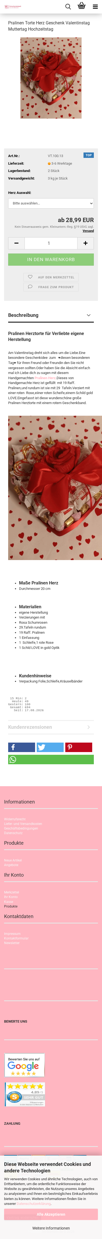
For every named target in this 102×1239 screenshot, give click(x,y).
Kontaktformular (16, 938)
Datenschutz (13, 833)
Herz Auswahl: (19, 193)
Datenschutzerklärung (34, 1204)
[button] (16, 243)
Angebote (11, 865)
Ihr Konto (11, 897)
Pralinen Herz (45, 378)
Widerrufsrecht (15, 819)
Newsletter (12, 943)
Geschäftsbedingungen (21, 828)
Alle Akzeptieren (51, 1214)
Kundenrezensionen (30, 727)
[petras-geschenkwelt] (11, 7)
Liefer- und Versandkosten (23, 824)
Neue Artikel (13, 860)
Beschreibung (23, 315)
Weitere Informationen (51, 1228)
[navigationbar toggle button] (95, 7)
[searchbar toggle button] (68, 7)
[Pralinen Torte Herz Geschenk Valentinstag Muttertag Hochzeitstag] (51, 78)
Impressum (12, 934)
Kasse (8, 902)
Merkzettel (11, 892)
